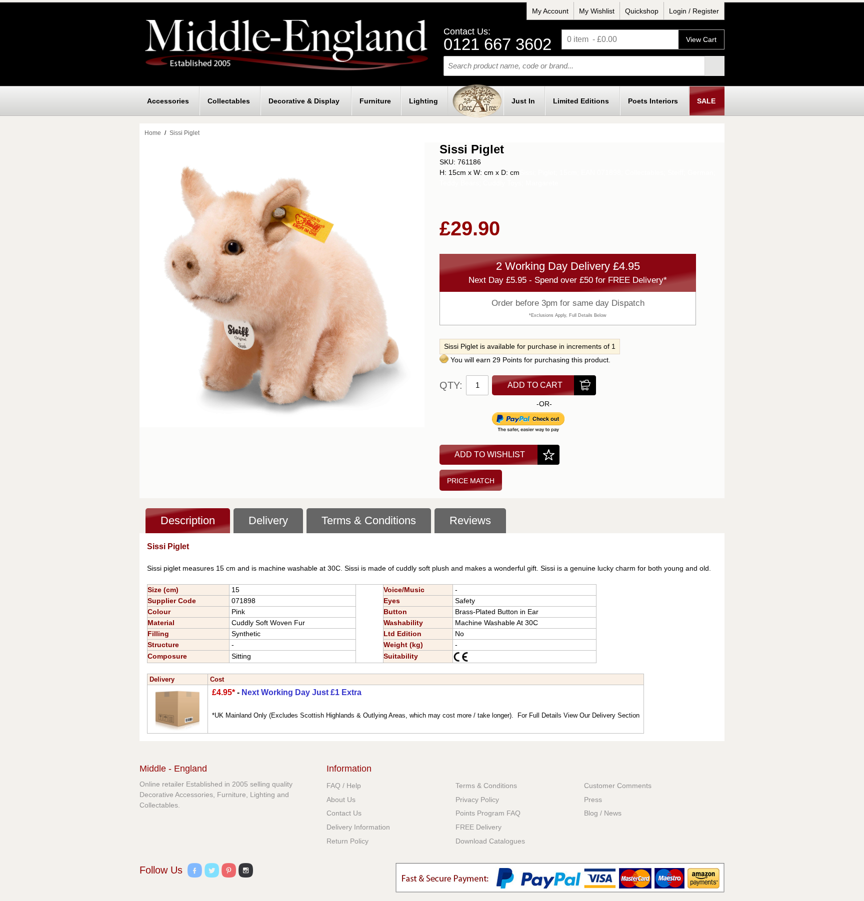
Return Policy (347, 841)
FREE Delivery (479, 827)
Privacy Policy (477, 800)
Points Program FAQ (488, 813)
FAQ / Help (343, 786)
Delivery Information (358, 827)
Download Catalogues (490, 841)
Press (593, 800)
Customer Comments (618, 786)
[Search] (714, 66)
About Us (341, 800)
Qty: (451, 385)
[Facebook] (195, 872)
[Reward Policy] (444, 360)
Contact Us (344, 813)
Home (152, 132)
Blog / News (603, 813)
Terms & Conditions (486, 786)
